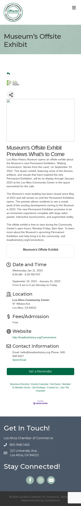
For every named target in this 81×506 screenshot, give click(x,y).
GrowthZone (52, 500)
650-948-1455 (20, 445)
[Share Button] (11, 94)
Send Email (19, 359)
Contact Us (52, 387)
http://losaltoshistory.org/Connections (34, 337)
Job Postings (38, 387)
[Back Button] (8, 74)
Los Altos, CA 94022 (24, 453)
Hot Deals (55, 384)
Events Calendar (39, 384)
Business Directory (19, 384)
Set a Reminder (40, 371)
